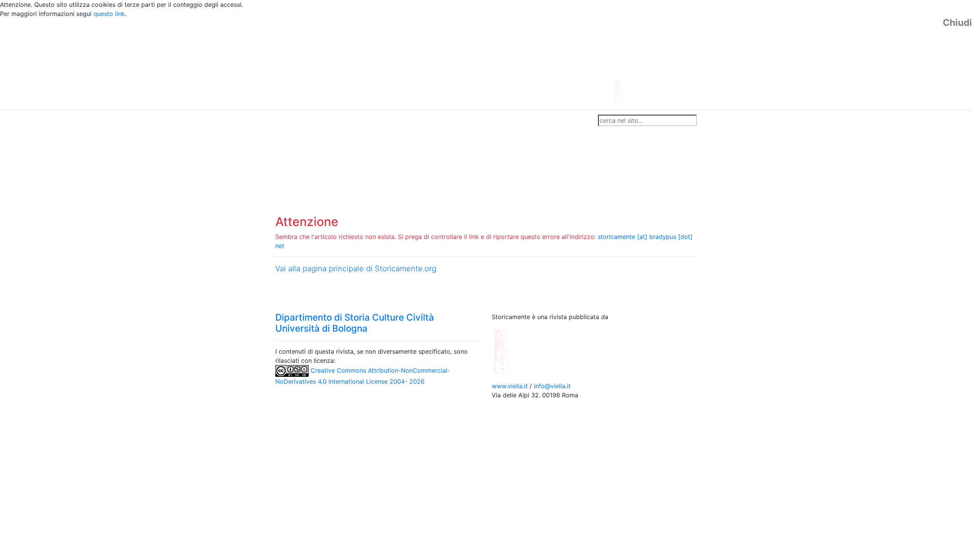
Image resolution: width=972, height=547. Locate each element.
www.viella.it (511, 386)
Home (286, 120)
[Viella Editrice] (520, 351)
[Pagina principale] (465, 63)
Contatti (348, 120)
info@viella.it (552, 386)
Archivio (452, 120)
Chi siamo (315, 120)
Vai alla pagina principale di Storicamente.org (355, 268)
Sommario (420, 120)
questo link (109, 13)
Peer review (382, 120)
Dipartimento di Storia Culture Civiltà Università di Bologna (354, 323)
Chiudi (957, 22)
